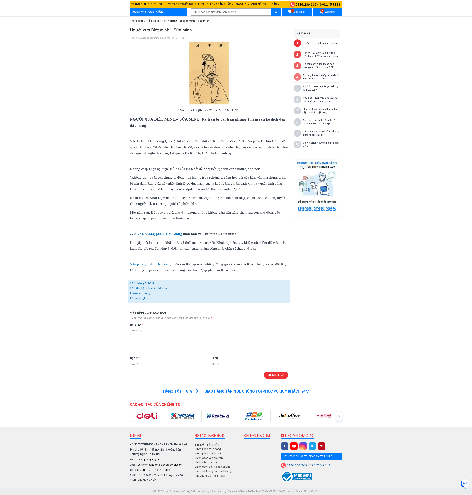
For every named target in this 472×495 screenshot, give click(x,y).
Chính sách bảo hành (207, 462)
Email (215, 358)
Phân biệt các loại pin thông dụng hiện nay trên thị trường (321, 111)
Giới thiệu (155, 4)
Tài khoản (270, 4)
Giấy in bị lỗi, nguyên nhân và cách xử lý (321, 144)
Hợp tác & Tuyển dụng (181, 4)
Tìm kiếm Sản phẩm (207, 444)
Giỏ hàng (328, 11)
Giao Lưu (241, 4)
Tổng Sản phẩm (221, 4)
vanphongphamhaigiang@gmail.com (160, 464)
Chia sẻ (256, 4)
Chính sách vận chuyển (209, 457)
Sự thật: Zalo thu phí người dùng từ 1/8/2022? (320, 88)
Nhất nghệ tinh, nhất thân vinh (149, 288)
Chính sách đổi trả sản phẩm (212, 466)
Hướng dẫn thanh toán (208, 453)
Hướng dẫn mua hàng (208, 449)
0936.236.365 (306, 4)
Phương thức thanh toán (210, 475)
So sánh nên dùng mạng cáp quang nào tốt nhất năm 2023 (319, 66)
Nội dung (136, 325)
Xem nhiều (304, 33)
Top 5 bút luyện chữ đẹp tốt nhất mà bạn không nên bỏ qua (320, 99)
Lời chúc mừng (140, 293)
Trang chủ (138, 4)
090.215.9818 (329, 4)
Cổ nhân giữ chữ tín (143, 283)
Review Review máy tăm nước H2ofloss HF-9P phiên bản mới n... (321, 54)
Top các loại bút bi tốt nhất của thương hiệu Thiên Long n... (320, 122)
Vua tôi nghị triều (141, 298)
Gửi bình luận (276, 375)
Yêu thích (298, 11)
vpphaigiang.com (151, 459)
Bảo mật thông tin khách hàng (213, 471)
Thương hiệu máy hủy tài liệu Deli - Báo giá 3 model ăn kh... (321, 77)
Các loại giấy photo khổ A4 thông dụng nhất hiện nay (321, 133)
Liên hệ (203, 4)
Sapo (244, 491)
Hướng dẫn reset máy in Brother (320, 43)
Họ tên (135, 358)
